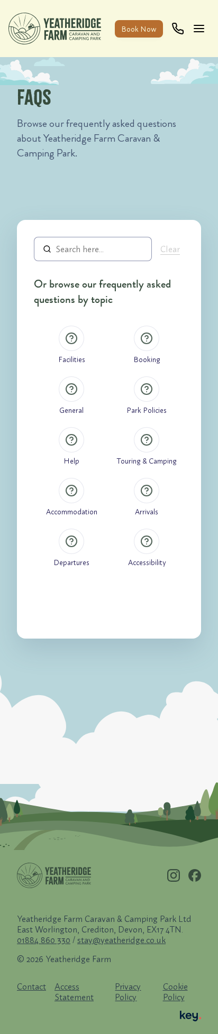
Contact (31, 986)
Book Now (139, 28)
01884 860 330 (43, 940)
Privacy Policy (128, 991)
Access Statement (74, 991)
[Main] (201, 28)
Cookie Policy (175, 991)
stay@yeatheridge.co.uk (121, 940)
